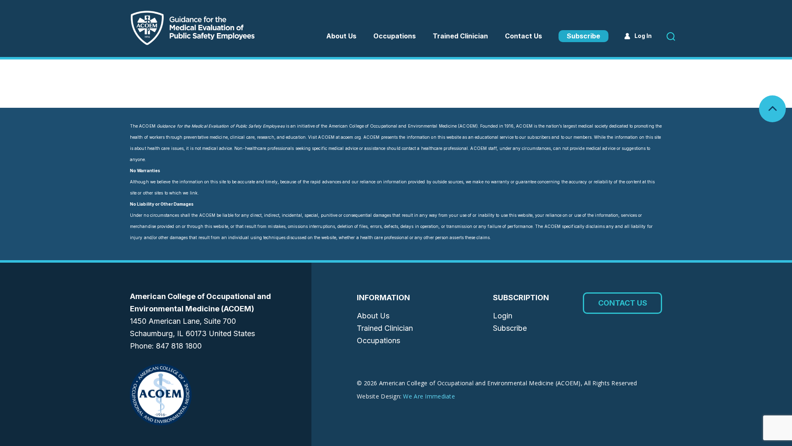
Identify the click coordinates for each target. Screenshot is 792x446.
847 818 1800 (179, 346)
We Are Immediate (429, 396)
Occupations (378, 340)
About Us (341, 36)
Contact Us (523, 36)
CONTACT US (622, 303)
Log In (643, 35)
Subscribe (583, 36)
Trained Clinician (460, 36)
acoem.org (351, 137)
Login (502, 315)
